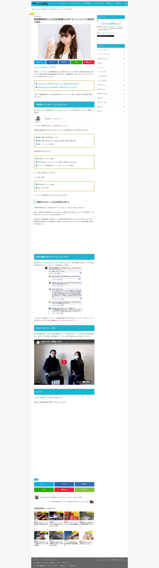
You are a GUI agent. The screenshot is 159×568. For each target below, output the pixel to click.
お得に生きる (102, 58)
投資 (99, 98)
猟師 (37, 479)
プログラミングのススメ (74, 3)
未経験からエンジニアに (55, 562)
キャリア (101, 71)
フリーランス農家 (110, 560)
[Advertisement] (64, 238)
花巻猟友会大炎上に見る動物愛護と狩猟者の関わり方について (56, 87)
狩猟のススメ (110, 3)
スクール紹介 (44, 562)
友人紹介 (101, 85)
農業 (99, 111)
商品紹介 (101, 89)
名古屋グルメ (119, 3)
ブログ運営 (101, 76)
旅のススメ (102, 102)
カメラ (100, 67)
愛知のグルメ (102, 93)
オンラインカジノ (103, 54)
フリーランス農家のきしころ (42, 67)
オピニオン (101, 50)
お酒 (99, 63)
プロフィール (63, 3)
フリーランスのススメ (98, 3)
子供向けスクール (66, 562)
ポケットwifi (101, 80)
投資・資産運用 (86, 3)
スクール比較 (37, 562)
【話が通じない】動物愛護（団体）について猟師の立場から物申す (57, 83)
